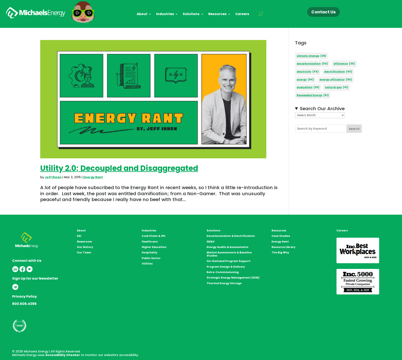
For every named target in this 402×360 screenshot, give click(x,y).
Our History (85, 247)
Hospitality (149, 252)
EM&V (211, 241)
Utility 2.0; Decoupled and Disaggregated (119, 168)
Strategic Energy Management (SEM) (233, 277)
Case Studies (281, 236)
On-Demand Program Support (228, 261)
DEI (79, 236)
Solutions (191, 14)
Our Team (84, 252)
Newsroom (84, 241)
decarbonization (312, 63)
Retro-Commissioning (223, 272)
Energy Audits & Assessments (227, 247)
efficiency (344, 63)
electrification (338, 71)
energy (305, 79)
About (142, 14)
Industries (165, 14)
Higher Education (154, 247)
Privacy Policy (24, 296)
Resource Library (283, 247)
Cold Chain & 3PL (154, 236)
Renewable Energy (313, 95)
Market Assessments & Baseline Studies (229, 254)
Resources (217, 14)
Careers (242, 14)
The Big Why (280, 252)
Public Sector (151, 258)
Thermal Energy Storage (224, 283)
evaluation (308, 87)
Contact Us (323, 12)
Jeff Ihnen (53, 177)
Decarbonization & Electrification (231, 236)
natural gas (336, 87)
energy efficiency (336, 79)
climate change (311, 56)
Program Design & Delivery (226, 266)
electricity (307, 71)
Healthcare (150, 241)
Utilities (147, 263)
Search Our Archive (322, 109)
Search (354, 129)
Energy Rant (93, 177)
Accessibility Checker (62, 355)
